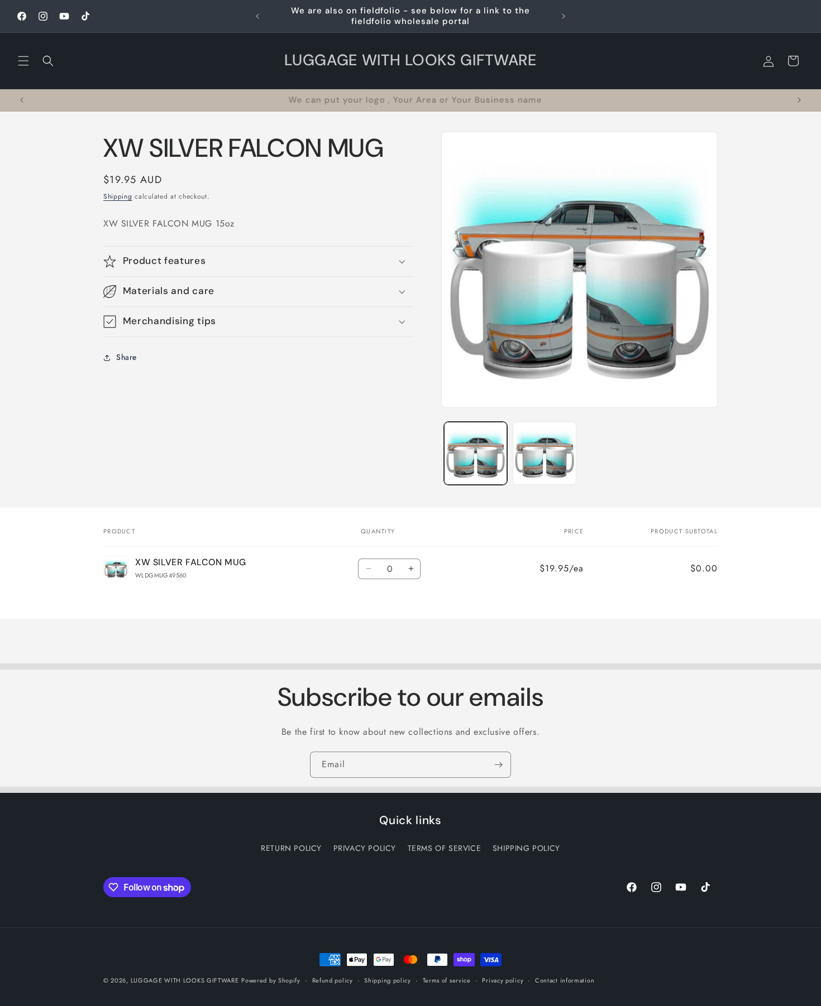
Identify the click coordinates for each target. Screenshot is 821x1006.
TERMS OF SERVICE (444, 848)
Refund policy (332, 980)
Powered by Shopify (270, 980)
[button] (23, 61)
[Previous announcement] (257, 16)
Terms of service (447, 980)
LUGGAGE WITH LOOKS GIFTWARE (185, 980)
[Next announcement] (563, 16)
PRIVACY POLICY (364, 848)
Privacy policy (502, 980)
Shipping (117, 196)
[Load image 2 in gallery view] (544, 453)
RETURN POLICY (291, 848)
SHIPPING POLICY (526, 848)
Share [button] (126, 357)
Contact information (564, 980)
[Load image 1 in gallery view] (475, 453)
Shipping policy (387, 980)
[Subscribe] (498, 765)
